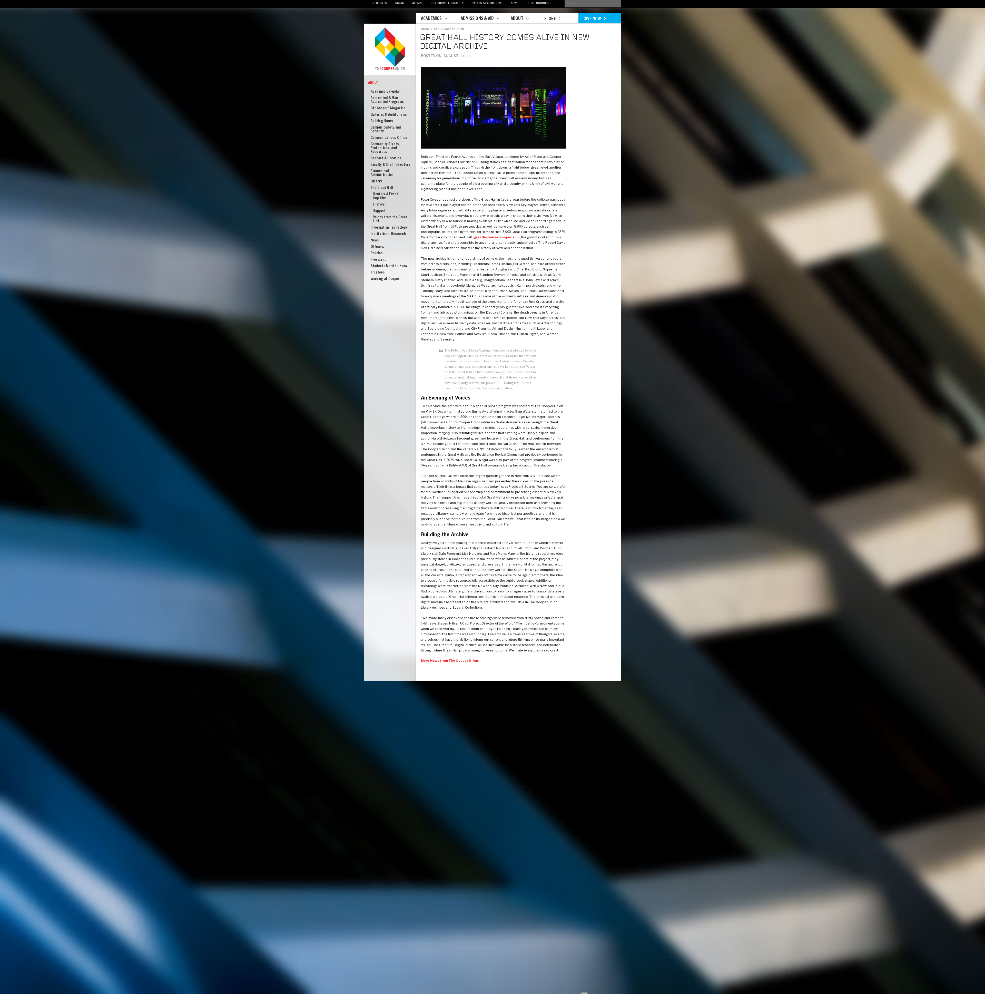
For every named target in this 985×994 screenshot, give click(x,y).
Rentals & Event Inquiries (385, 196)
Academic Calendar (385, 92)
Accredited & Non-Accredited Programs (387, 100)
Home (425, 29)
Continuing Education (447, 3)
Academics (431, 19)
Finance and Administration (382, 173)
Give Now (592, 19)
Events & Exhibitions (487, 3)
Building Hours (382, 121)
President (378, 260)
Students (379, 3)
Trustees (378, 273)
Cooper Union (390, 49)
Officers (377, 247)
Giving (399, 3)
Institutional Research (388, 234)
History (376, 181)
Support (379, 211)
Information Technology (389, 228)
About (517, 19)
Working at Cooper (385, 279)
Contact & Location (386, 158)
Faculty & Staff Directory (390, 165)
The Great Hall (382, 188)
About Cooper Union (449, 29)
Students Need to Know (389, 266)
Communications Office (389, 138)
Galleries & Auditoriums (389, 115)
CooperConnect (539, 3)
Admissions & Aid (477, 19)
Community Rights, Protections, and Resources (385, 148)
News (514, 3)
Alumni (417, 3)
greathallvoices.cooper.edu (496, 237)
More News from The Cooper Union (449, 661)
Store (550, 19)
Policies (377, 253)
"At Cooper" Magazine (388, 108)
